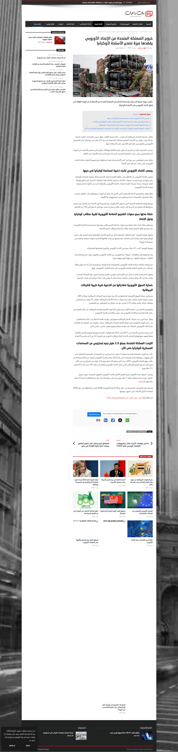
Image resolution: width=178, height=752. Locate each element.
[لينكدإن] (106, 422)
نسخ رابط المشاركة (94, 414)
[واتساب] (127, 422)
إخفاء (135, 114)
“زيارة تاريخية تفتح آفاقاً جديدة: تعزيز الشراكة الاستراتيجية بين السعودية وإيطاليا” (86, 482)
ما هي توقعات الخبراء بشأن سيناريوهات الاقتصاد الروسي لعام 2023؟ (132, 443)
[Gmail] (98, 422)
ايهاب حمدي (142, 48)
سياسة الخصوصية (43, 749)
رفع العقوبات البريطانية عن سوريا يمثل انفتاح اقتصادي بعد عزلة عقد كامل (141, 482)
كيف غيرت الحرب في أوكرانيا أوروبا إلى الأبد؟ (124, 397)
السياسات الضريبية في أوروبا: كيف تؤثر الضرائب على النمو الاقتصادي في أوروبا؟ (113, 707)
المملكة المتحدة (141, 431)
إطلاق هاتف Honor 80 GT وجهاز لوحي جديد (124, 733)
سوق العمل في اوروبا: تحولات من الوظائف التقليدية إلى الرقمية (102, 2)
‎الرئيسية (151, 31)
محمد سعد (136, 735)
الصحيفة (142, 381)
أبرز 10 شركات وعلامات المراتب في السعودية (58, 733)
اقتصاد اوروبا (143, 31)
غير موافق (12, 745)
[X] (120, 422)
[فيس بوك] (113, 422)
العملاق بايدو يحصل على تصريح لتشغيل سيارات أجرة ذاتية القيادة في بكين (93, 443)
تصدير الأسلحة (131, 431)
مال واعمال (49, 42)
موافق (28, 745)
